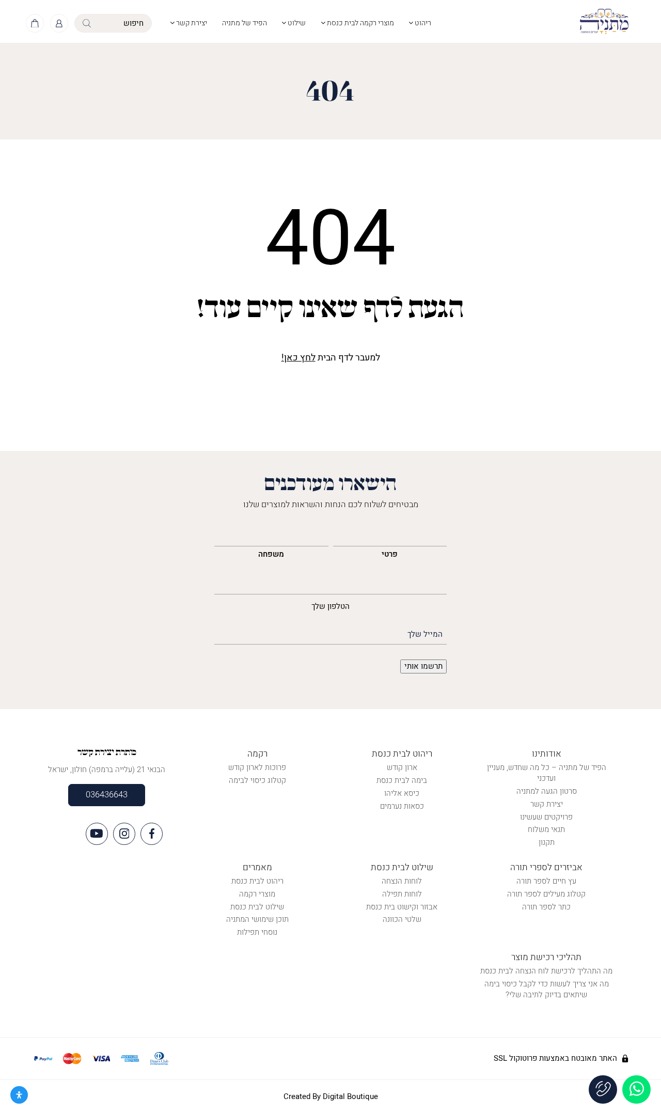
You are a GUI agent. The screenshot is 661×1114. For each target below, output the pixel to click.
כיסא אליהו (401, 793)
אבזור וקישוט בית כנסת (401, 907)
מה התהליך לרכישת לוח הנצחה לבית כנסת (546, 971)
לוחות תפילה (402, 894)
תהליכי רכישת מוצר (546, 957)
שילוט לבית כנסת (402, 867)
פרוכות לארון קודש (257, 767)
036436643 (107, 795)
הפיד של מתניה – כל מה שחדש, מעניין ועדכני (546, 773)
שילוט (296, 23)
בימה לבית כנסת (401, 780)
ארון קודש (402, 767)
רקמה (257, 753)
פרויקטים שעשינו (546, 817)
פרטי (390, 554)
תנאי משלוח (546, 829)
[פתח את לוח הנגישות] (19, 1095)
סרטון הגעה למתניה (546, 791)
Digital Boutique (350, 1096)
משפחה (271, 554)
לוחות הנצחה (402, 881)
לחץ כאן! (298, 358)
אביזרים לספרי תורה (546, 867)
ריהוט (422, 23)
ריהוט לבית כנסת (402, 753)
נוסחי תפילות (257, 932)
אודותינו (546, 753)
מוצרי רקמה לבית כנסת (359, 23)
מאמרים (257, 867)
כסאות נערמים (402, 806)
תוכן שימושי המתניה (257, 919)
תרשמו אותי (423, 666)
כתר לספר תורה (546, 907)
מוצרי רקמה (257, 894)
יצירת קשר (191, 23)
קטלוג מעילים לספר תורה (546, 894)
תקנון (547, 842)
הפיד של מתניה (244, 23)
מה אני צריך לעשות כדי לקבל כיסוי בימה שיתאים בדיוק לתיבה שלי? (546, 989)
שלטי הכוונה (402, 919)
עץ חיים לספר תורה (546, 881)
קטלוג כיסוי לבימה (257, 780)
